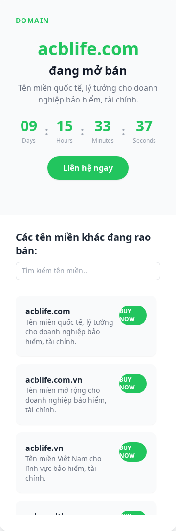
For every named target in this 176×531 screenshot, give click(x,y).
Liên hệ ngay (88, 168)
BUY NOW (127, 315)
